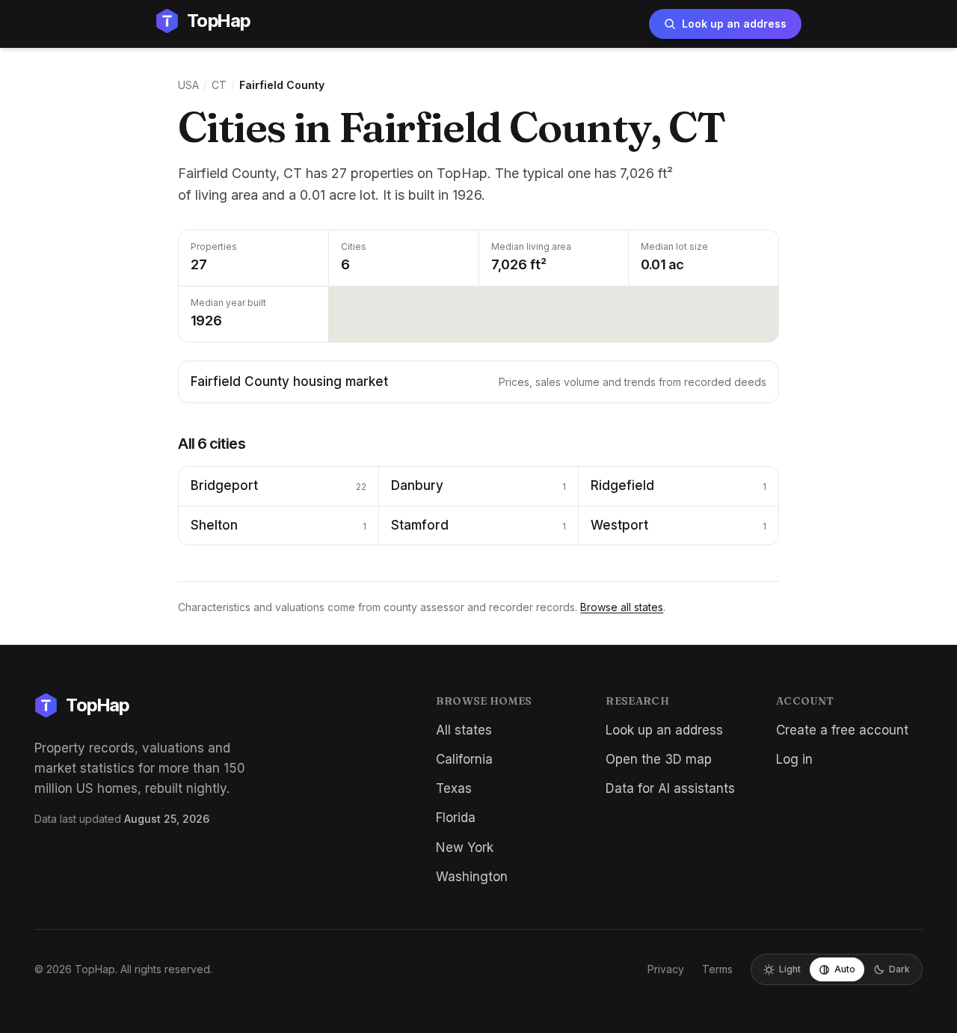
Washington (472, 876)
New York (464, 847)
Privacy (665, 969)
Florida (456, 817)
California (464, 759)
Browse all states (621, 607)
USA (188, 85)
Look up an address (734, 23)
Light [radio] (790, 969)
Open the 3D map (659, 759)
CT (219, 85)
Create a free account (842, 730)
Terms (717, 969)
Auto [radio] (844, 969)
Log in (794, 759)
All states (464, 730)
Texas (454, 788)
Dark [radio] (899, 969)
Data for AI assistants (670, 788)
